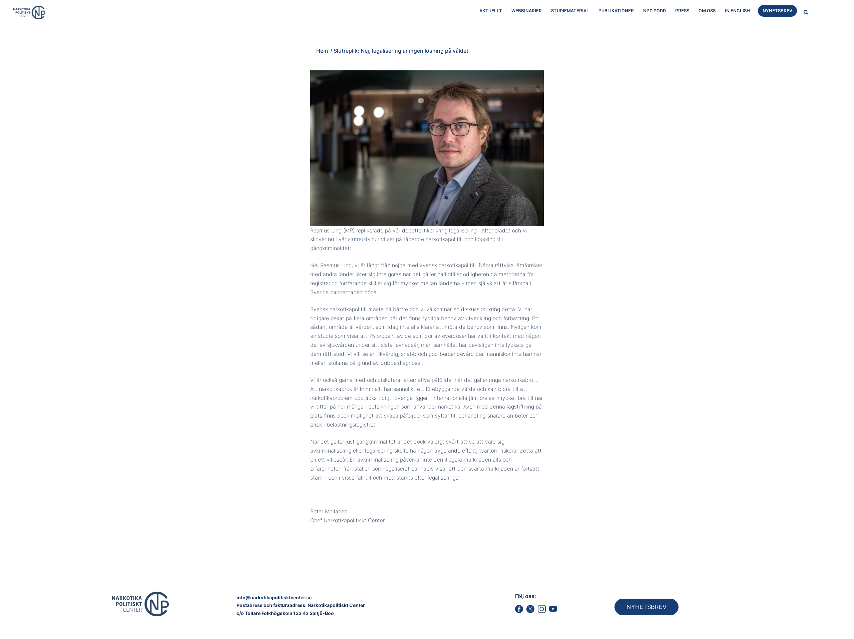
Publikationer (616, 10)
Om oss (707, 10)
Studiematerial (570, 10)
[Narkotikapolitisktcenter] (29, 12)
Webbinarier (526, 10)
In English (737, 10)
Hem (291, 39)
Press (682, 10)
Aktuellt (490, 10)
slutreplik (359, 239)
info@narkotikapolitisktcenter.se (274, 597)
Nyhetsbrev (777, 10)
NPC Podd (654, 10)
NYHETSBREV (646, 606)
